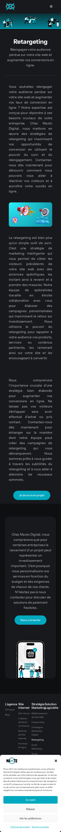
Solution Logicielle (51, 706)
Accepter (31, 799)
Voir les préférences (30, 818)
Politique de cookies (20, 827)
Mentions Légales (40, 827)
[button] (56, 760)
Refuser (30, 809)
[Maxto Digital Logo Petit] (10, 3)
